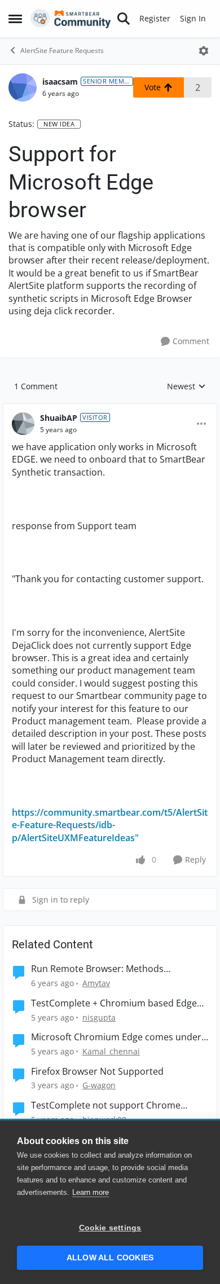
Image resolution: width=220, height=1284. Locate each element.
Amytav (96, 983)
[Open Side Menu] (15, 18)
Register (154, 18)
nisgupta (99, 1017)
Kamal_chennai (111, 1051)
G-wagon (99, 1085)
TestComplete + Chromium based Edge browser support (114, 1003)
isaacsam (60, 81)
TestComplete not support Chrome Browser (106, 1105)
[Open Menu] (204, 51)
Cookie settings (110, 1228)
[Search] (123, 18)
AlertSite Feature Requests (62, 50)
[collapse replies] (110, 409)
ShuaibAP (58, 417)
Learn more (90, 1192)
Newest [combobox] (186, 386)
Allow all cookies (110, 1258)
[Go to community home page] (70, 18)
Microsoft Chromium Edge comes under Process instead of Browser (116, 1037)
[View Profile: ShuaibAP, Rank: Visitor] (23, 423)
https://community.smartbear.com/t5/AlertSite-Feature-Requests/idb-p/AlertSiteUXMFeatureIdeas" (110, 825)
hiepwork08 (104, 1119)
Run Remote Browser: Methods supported (97, 969)
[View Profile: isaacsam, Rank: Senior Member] (22, 87)
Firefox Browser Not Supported (97, 1072)
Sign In (193, 18)
